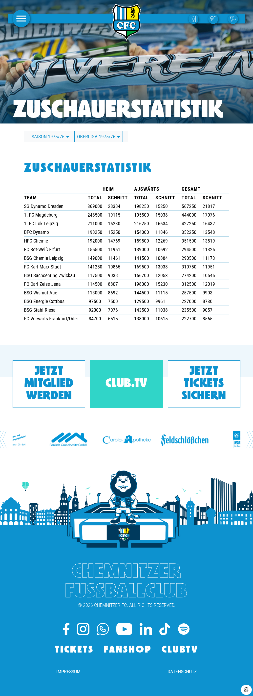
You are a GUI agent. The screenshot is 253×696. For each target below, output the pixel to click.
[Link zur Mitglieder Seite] (234, 18)
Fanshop (128, 650)
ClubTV (180, 650)
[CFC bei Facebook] (66, 629)
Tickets (74, 650)
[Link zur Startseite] (126, 38)
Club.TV (126, 384)
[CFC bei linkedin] (146, 629)
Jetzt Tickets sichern (204, 384)
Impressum (68, 672)
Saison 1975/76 (49, 137)
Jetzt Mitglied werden (48, 384)
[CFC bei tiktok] (164, 629)
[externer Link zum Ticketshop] (195, 18)
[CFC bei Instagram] (83, 629)
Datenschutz (182, 672)
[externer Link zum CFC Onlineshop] (214, 18)
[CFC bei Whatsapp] (103, 629)
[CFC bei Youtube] (124, 629)
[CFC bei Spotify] (184, 629)
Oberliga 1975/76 (97, 137)
